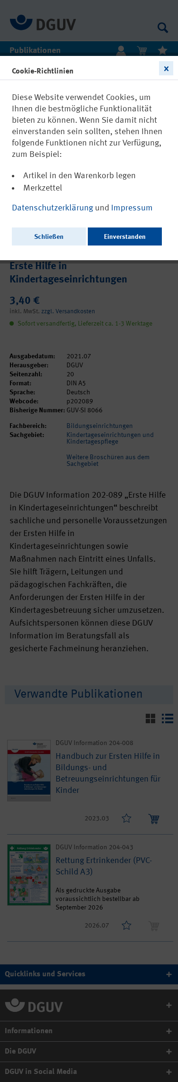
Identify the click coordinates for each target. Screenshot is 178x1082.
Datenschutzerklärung (53, 208)
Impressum (132, 208)
